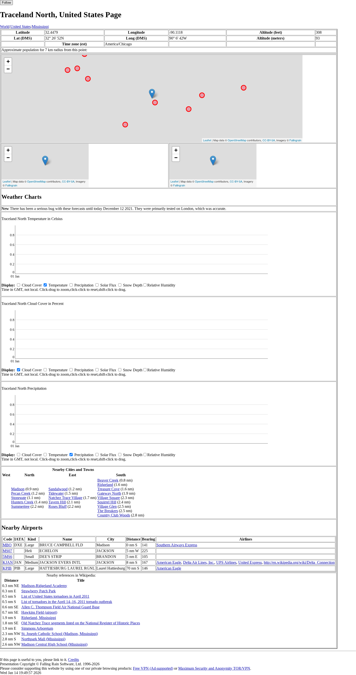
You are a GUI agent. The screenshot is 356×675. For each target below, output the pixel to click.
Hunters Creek (22, 502)
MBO (7, 545)
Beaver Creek (107, 480)
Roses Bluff (57, 506)
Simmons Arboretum (37, 628)
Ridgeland (105, 485)
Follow (6, 2)
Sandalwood (58, 489)
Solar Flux (108, 285)
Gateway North (109, 493)
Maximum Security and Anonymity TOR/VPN (214, 668)
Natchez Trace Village (65, 498)
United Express (250, 562)
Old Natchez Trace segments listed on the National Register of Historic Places (80, 623)
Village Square (108, 498)
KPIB (7, 568)
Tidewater (56, 493)
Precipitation (83, 285)
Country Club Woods (113, 515)
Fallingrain (295, 140)
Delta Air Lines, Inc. (198, 562)
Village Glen (107, 506)
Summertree (20, 506)
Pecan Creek (21, 493)
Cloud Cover (32, 285)
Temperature (58, 285)
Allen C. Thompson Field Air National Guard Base (60, 607)
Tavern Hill (57, 502)
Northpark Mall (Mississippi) (43, 639)
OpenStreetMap (237, 140)
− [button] (8, 69)
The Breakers (107, 511)
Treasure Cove (108, 489)
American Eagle (168, 562)
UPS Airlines (226, 562)
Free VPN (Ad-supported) (153, 668)
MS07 (7, 551)
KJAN (8, 562)
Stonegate (18, 498)
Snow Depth (132, 285)
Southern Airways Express (176, 545)
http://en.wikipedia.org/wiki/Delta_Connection (299, 562)
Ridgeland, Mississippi (38, 618)
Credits (73, 660)
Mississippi (40, 26)
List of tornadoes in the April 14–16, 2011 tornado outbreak (66, 602)
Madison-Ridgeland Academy (44, 586)
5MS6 (7, 557)
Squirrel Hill (106, 502)
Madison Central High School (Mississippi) (54, 644)
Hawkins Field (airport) (39, 612)
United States (20, 26)
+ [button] (8, 61)
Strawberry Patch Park (38, 591)
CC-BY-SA (269, 140)
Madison (17, 489)
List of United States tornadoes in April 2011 (55, 596)
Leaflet (207, 140)
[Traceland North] (152, 94)
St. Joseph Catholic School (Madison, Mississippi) (59, 634)
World (4, 26)
